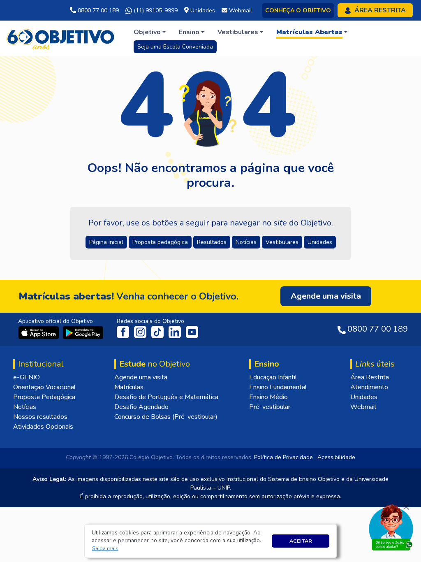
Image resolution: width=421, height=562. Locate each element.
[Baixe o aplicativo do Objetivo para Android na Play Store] (83, 332)
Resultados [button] (212, 242)
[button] (105, 548)
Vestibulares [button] (282, 242)
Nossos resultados (40, 416)
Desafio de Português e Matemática (166, 397)
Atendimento (369, 387)
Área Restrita (369, 377)
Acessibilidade (336, 457)
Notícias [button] (246, 242)
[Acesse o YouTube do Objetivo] (192, 331)
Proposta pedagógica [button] (160, 242)
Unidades (363, 397)
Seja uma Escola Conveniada (175, 47)
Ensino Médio (268, 397)
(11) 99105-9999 (155, 10)
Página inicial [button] (106, 242)
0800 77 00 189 (97, 10)
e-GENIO (26, 377)
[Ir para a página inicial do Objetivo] (61, 37)
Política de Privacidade (283, 457)
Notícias (24, 406)
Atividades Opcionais (43, 426)
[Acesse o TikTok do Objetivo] (158, 331)
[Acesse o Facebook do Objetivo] (124, 331)
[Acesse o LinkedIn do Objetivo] (175, 331)
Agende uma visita (140, 377)
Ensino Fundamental (278, 387)
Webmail (363, 406)
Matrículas (128, 387)
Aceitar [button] (300, 540)
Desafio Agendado (141, 406)
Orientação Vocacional (44, 387)
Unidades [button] (320, 242)
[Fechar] (406, 507)
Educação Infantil (273, 377)
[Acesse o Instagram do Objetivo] (141, 331)
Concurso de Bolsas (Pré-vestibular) (165, 416)
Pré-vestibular (269, 406)
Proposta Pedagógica (44, 397)
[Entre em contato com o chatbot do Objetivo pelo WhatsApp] (391, 526)
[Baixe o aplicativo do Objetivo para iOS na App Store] (39, 332)
